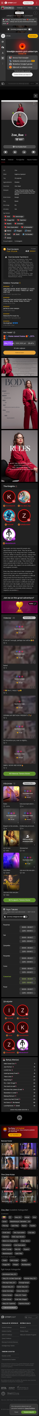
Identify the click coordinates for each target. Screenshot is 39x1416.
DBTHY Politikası (7, 1335)
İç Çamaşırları (28, 227)
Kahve (9, 231)
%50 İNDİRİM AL (15, 1135)
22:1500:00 (26, 931)
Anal (8, 216)
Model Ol (23, 1327)
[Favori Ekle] (3, 36)
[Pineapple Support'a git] (3, 1394)
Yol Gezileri (28, 234)
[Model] (36, 96)
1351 (7, 850)
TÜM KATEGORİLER (9, 1307)
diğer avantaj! (25, 71)
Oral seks (20, 223)
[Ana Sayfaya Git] (12, 3)
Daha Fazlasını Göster (18, 1109)
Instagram (19, 241)
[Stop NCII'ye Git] (13, 1393)
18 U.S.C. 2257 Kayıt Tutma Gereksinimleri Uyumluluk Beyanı (19, 1400)
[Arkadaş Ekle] (24, 152)
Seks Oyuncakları (12, 227)
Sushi (17, 234)
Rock (29, 231)
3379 (8, 806)
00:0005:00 (27, 927)
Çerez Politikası (6, 1338)
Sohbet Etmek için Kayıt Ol (22, 74)
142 (23, 850)
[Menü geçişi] (2, 3)
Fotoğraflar (33, 8)
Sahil (8, 234)
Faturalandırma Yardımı (9, 1359)
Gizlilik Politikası (7, 1327)
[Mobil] (10, 1217)
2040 (8, 873)
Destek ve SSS (6, 1356)
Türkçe (29, 1317)
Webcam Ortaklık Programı (28, 1335)
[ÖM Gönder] (33, 152)
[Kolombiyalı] (4, 1217)
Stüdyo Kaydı (24, 1331)
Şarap (9, 238)
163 (23, 873)
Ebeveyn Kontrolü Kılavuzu (10, 1342)
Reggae (19, 231)
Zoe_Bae (5, 1210)
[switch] (25, 917)
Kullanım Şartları (6, 1331)
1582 (7, 895)
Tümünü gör (28, 618)
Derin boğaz (19, 216)
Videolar (21, 8)
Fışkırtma (23, 220)
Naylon (9, 223)
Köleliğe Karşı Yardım (8, 1346)
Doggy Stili (10, 220)
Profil (3, 160)
